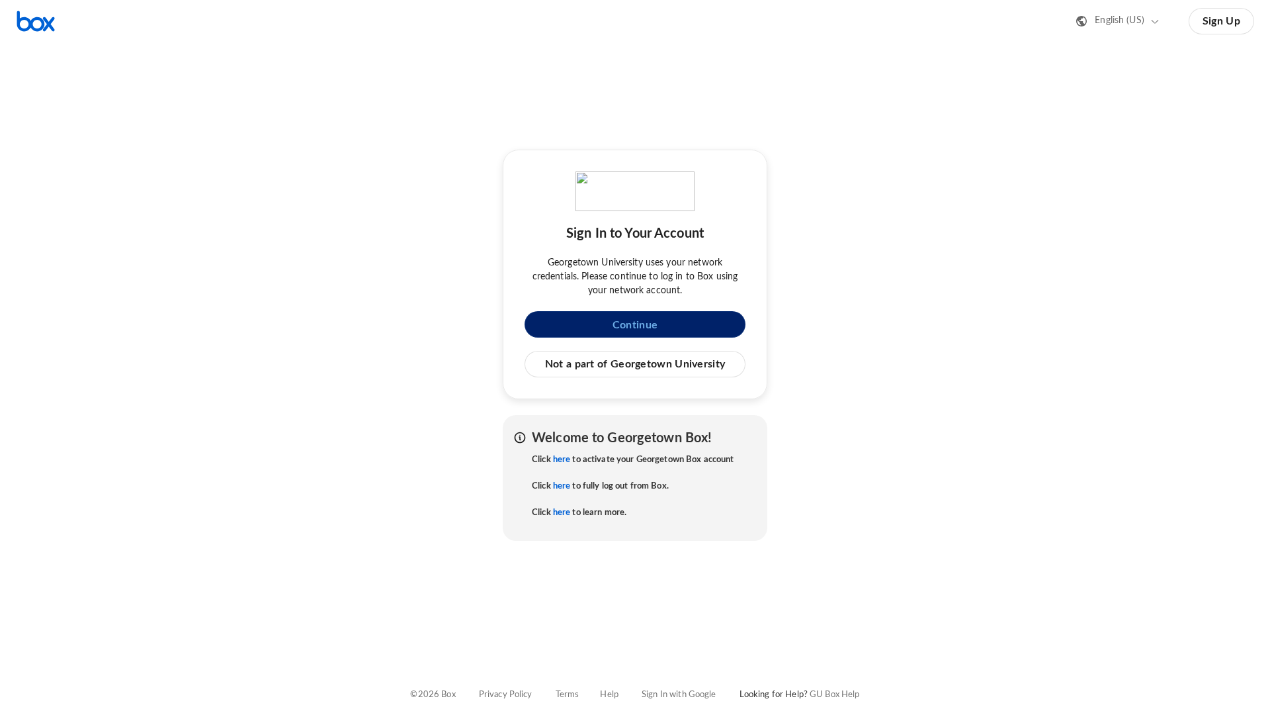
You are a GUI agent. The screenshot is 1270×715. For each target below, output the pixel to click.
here (562, 459)
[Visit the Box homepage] (36, 21)
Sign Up (1221, 21)
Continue (635, 325)
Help (609, 695)
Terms (567, 695)
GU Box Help (834, 695)
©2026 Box (432, 695)
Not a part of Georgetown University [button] (635, 364)
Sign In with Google (679, 695)
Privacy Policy (505, 695)
